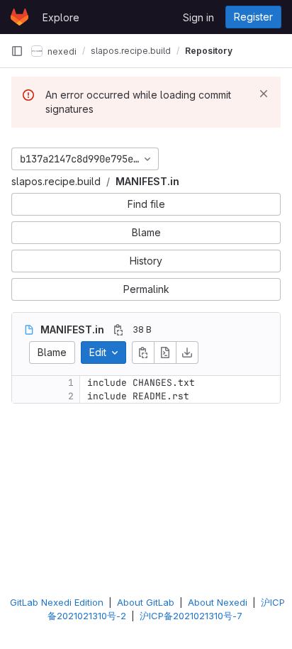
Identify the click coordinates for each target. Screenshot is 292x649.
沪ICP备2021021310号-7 (191, 615)
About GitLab (145, 602)
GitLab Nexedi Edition (56, 602)
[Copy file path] (118, 329)
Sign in (198, 17)
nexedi (61, 50)
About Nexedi (217, 602)
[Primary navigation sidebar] (17, 51)
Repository (208, 50)
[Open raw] (165, 352)
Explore (61, 17)
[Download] (187, 352)
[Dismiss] (263, 93)
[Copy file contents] (143, 352)
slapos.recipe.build (56, 181)
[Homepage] (19, 17)
